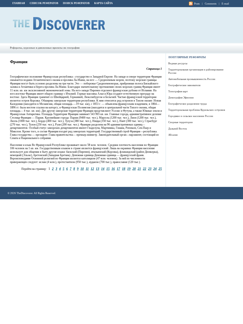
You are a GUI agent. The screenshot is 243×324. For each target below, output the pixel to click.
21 (139, 169)
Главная (18, 3)
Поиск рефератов (76, 3)
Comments (210, 3)
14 (102, 169)
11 (87, 169)
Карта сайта (103, 3)
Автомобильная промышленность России (191, 79)
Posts (197, 3)
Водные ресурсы (177, 63)
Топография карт (178, 91)
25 (160, 169)
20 (134, 169)
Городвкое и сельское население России (190, 116)
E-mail (225, 3)
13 (97, 169)
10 (82, 169)
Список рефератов (44, 3)
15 (108, 169)
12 (92, 169)
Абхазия (173, 134)
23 (149, 169)
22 (144, 169)
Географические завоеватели (184, 85)
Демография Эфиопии (181, 97)
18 (123, 169)
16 (113, 169)
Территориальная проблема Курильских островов (196, 109)
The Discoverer (59, 23)
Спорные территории (180, 122)
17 (118, 169)
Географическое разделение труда (187, 103)
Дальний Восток (177, 128)
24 (155, 169)
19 (129, 169)
